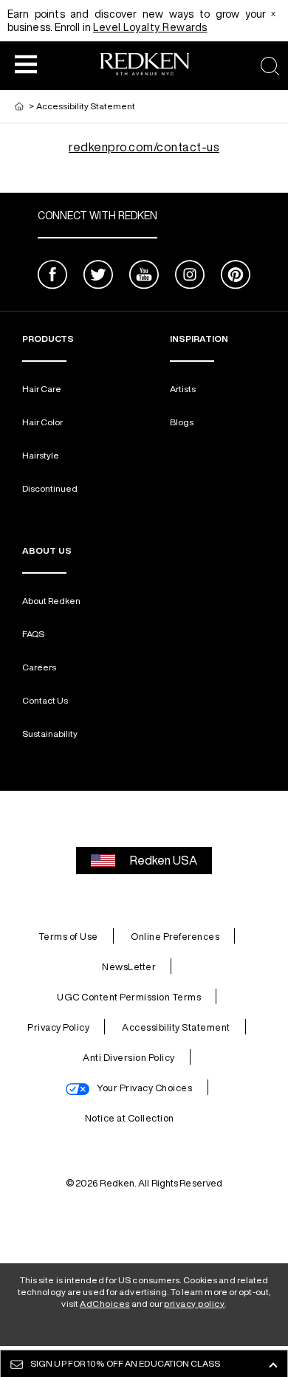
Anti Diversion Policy (129, 1057)
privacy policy (194, 1303)
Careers (39, 667)
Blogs (181, 422)
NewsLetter (129, 967)
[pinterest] (235, 276)
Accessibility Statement (176, 1027)
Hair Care (41, 389)
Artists (183, 389)
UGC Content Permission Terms (129, 997)
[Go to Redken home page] (144, 66)
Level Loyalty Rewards (150, 27)
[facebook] (52, 276)
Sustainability (50, 733)
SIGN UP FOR (125, 1363)
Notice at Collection (129, 1118)
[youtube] (144, 276)
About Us (47, 550)
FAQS (33, 634)
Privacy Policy (58, 1027)
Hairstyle (40, 455)
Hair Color (42, 422)
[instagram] (190, 276)
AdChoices (105, 1303)
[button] (26, 63)
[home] (19, 106)
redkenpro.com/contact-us (144, 147)
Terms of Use (68, 936)
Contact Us (45, 700)
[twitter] (98, 276)
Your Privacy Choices (144, 1088)
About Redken (51, 600)
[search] (270, 66)
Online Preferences (175, 936)
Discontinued (50, 488)
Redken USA (163, 860)
